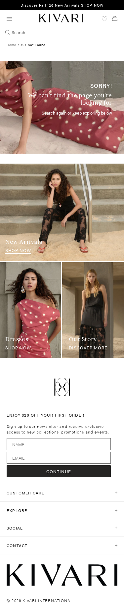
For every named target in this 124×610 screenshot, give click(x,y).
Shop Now (18, 250)
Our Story (83, 339)
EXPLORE (17, 510)
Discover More (88, 347)
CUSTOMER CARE (26, 493)
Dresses (16, 339)
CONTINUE (58, 471)
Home (11, 44)
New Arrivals (23, 241)
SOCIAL (15, 528)
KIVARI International (47, 600)
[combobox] (62, 32)
